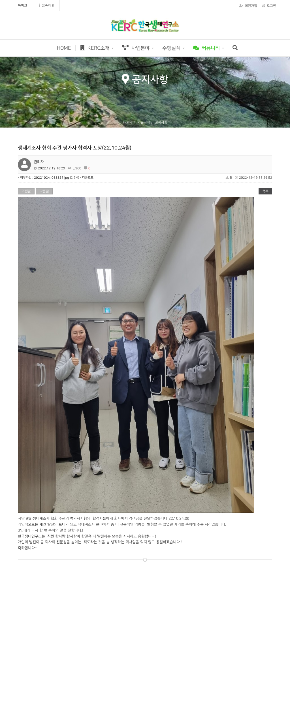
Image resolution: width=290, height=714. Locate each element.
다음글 (44, 191)
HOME (64, 48)
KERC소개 (97, 48)
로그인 (271, 6)
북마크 (22, 5)
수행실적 (171, 48)
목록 (265, 191)
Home (127, 122)
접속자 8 (48, 5)
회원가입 (251, 6)
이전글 (26, 191)
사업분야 (140, 48)
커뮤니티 (210, 48)
